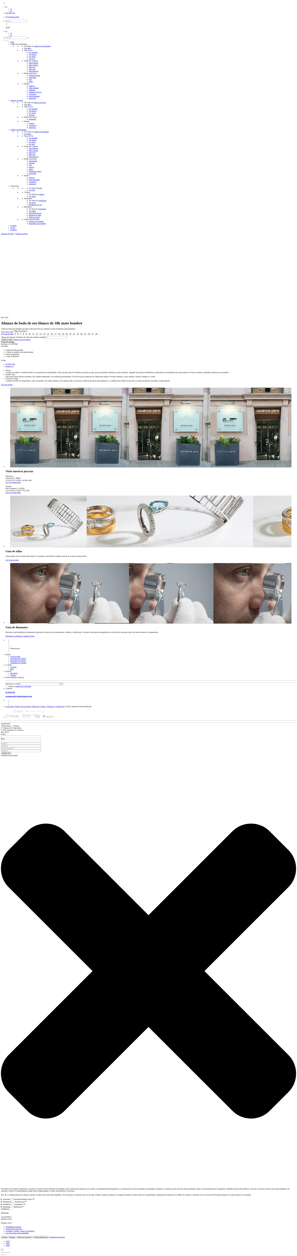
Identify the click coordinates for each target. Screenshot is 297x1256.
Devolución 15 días (17, 644)
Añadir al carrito (7, 340)
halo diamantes (34, 96)
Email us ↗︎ (10, 366)
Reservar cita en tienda (22, 340)
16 (52, 334)
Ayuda (12, 228)
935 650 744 (10, 13)
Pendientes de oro (35, 205)
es (6, 7)
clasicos (31, 86)
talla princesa (33, 71)
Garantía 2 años (16, 646)
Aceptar (4, 1237)
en (11, 11)
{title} (8, 1241)
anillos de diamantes (41, 132)
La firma (13, 226)
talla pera (32, 69)
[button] (148, 971)
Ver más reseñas (7, 385)
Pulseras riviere (34, 217)
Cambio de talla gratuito (19, 642)
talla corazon (33, 65)
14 (44, 334)
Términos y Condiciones (56, 707)
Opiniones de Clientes (18, 663)
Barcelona (14, 673)
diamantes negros (35, 171)
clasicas (31, 123)
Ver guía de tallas (7, 334)
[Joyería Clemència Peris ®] (12, 17)
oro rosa (32, 59)
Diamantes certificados (18, 651)
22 (74, 334)
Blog (12, 669)
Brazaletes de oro (35, 213)
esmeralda (32, 77)
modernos (32, 98)
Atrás (12, 42)
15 (48, 334)
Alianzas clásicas (21, 234)
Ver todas (27, 105)
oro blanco (33, 55)
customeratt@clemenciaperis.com (19, 696)
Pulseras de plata (35, 215)
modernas (32, 128)
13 (41, 334)
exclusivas (32, 125)
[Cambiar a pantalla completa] (4, 1252)
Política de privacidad (23, 707)
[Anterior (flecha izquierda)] (2, 1254)
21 (70, 334)
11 (33, 334)
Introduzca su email (13, 684)
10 (30, 334)
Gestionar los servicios (14, 1229)
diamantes (32, 119)
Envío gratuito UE (17, 640)
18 (59, 334)
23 (78, 334)
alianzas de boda (40, 103)
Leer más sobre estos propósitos (17, 1233)
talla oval (32, 67)
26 (89, 334)
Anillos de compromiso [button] (18, 44)
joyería (39, 188)
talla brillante (33, 63)
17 (55, 334)
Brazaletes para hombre (37, 224)
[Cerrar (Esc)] (9, 1252)
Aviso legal (10, 707)
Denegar (12, 1237)
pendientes (43, 201)
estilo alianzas (34, 88)
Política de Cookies (38, 707)
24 (81, 334)
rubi (30, 80)
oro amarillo (33, 52)
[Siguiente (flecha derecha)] (4, 1254)
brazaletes (42, 209)
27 (93, 334)
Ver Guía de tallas (12, 560)
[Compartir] (6, 1252)
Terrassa (13, 675)
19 (63, 334)
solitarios (32, 90)
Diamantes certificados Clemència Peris (20, 636)
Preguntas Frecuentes (18, 661)
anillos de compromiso (42, 46)
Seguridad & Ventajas (18, 659)
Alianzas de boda (16, 100)
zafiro (31, 82)
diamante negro (34, 75)
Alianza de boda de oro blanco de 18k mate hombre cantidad (23, 337)
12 (37, 334)
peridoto (32, 163)
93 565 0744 (10, 364)
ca (11, 9)
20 (67, 334)
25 (85, 334)
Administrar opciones (13, 1227)
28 (96, 334)
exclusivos (32, 94)
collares (41, 194)
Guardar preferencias (41, 1237)
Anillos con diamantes (18, 130)
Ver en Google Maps (13, 482)
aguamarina (33, 161)
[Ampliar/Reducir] (2, 1252)
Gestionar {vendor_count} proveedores (20, 1231)
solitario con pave (35, 92)
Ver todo (32, 190)
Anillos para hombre (36, 221)
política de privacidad (23, 686)
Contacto (13, 230)
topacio (31, 167)
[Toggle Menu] (6, 40)
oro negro (32, 57)
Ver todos (27, 48)
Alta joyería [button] (14, 186)
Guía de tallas (15, 657)
